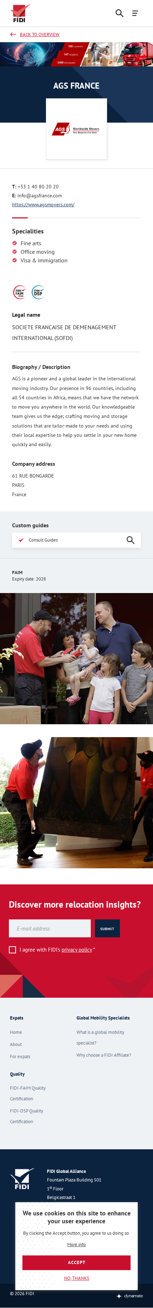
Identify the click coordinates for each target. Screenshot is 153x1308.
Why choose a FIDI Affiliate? (103, 1055)
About (16, 1044)
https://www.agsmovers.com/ (43, 204)
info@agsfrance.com (39, 195)
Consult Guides (43, 540)
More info (76, 1245)
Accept (76, 1262)
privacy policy (77, 949)
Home (16, 1032)
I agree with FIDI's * (57, 949)
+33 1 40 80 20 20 (38, 186)
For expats (20, 1056)
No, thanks (76, 1278)
